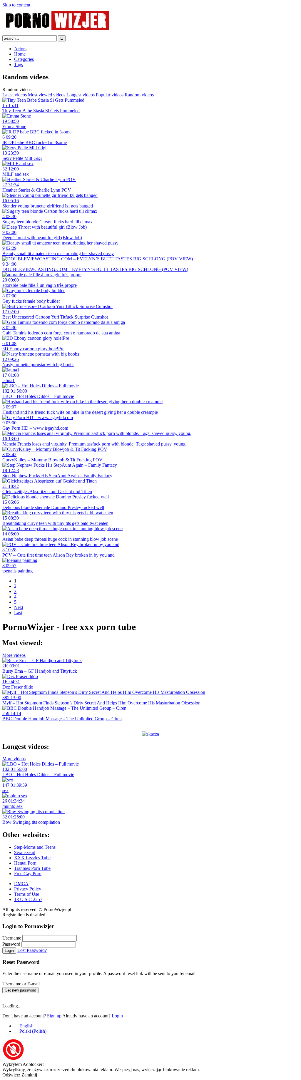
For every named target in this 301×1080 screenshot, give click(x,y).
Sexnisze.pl (24, 852)
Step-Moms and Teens (35, 847)
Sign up (54, 1015)
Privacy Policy (27, 888)
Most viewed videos (46, 94)
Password (11, 944)
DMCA (21, 883)
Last (18, 612)
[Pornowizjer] (57, 32)
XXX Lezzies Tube (32, 857)
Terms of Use (26, 894)
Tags (18, 64)
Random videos (139, 94)
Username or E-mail (21, 983)
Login (9, 950)
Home (20, 53)
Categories (24, 59)
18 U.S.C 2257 (28, 899)
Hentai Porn (25, 862)
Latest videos (14, 94)
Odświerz (11, 1074)
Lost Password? (32, 950)
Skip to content (16, 4)
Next (18, 607)
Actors (20, 48)
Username (11, 937)
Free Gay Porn (27, 873)
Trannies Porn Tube (32, 868)
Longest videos (80, 94)
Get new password (20, 990)
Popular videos (109, 94)
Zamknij (29, 1074)
